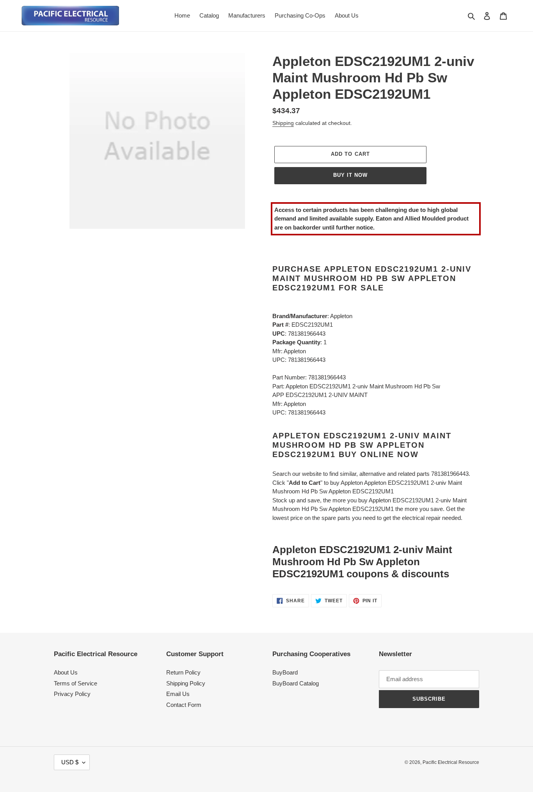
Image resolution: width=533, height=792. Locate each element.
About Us (66, 672)
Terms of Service (75, 683)
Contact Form (183, 704)
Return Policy (183, 672)
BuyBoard (285, 672)
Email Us (178, 694)
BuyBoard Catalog (295, 683)
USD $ (69, 762)
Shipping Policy (185, 683)
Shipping (283, 123)
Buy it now (350, 175)
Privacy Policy (72, 694)
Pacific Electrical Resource (451, 762)
